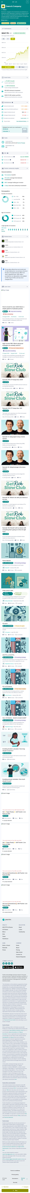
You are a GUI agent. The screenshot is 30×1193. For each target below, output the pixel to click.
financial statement (8, 1117)
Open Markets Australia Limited (16, 1030)
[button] (5, 1187)
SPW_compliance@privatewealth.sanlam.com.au (13, 1159)
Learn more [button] (23, 118)
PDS (15, 1088)
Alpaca (12, 1037)
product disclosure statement (9, 1146)
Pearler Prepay (21, 142)
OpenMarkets (5, 1037)
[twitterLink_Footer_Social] (9, 963)
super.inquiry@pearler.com (8, 1154)
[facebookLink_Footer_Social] (3, 963)
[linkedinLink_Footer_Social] (12, 963)
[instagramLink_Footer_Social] (6, 963)
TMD (7, 1090)
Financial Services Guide (9, 1020)
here (16, 1079)
